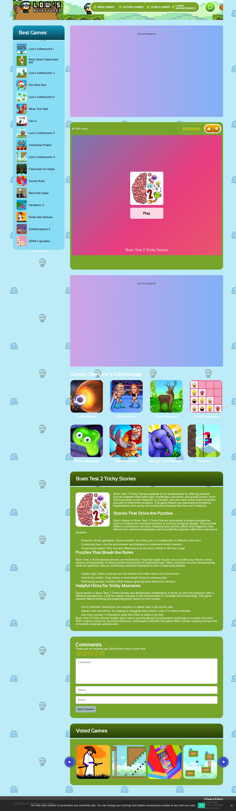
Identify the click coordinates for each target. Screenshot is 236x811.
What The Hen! (126, 461)
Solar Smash (86, 416)
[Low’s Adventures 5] (200, 762)
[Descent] (204, 455)
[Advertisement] (39, 307)
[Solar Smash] (86, 411)
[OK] (231, 805)
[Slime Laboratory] (86, 455)
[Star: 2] (187, 129)
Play (146, 213)
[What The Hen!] (126, 455)
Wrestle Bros (126, 416)
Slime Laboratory (87, 461)
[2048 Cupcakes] (206, 411)
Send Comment (85, 709)
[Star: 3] (191, 129)
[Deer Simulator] (166, 411)
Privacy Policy (213, 799)
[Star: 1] (184, 129)
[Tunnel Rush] (164, 762)
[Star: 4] (195, 129)
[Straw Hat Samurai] (93, 762)
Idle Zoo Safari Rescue (165, 461)
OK (201, 805)
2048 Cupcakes (206, 416)
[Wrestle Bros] (126, 411)
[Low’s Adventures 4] (129, 762)
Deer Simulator (166, 416)
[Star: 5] (198, 129)
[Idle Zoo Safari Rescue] (165, 455)
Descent (204, 461)
